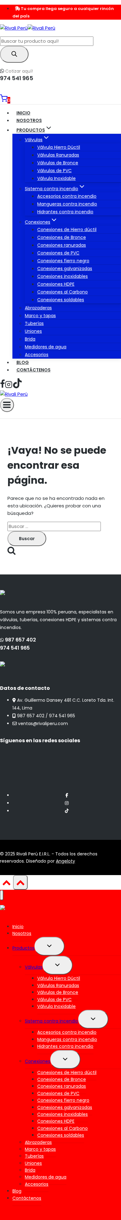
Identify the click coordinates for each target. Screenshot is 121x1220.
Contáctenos (33, 370)
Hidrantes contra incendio (65, 212)
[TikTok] (17, 386)
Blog (22, 362)
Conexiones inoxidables (62, 276)
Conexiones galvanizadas (64, 268)
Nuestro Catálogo (26, 91)
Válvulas (34, 967)
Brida (30, 339)
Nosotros (29, 120)
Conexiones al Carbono (62, 292)
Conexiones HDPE (55, 284)
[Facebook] (2, 386)
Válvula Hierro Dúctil (58, 147)
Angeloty (65, 861)
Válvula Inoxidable (56, 178)
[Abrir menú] (7, 405)
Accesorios (36, 354)
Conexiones (37, 1061)
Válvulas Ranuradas (58, 155)
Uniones (33, 331)
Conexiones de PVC (58, 253)
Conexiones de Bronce (61, 237)
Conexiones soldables (60, 300)
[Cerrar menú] (1, 895)
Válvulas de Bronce (57, 163)
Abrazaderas (38, 308)
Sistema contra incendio (51, 1021)
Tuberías (34, 323)
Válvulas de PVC (54, 170)
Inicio (23, 113)
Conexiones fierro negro (63, 261)
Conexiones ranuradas (61, 245)
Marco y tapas (40, 315)
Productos (23, 948)
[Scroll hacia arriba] (6, 885)
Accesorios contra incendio (66, 196)
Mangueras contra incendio (67, 204)
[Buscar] (14, 54)
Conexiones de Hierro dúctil (66, 229)
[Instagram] (8, 386)
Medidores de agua (45, 347)
